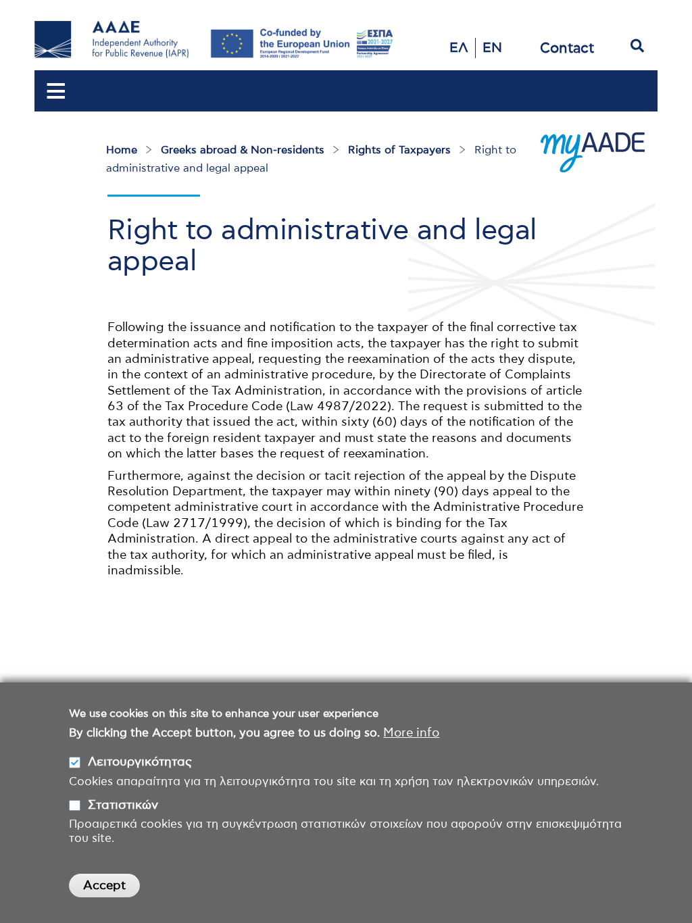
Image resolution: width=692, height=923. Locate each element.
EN (492, 48)
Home (121, 150)
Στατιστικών (123, 805)
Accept (104, 886)
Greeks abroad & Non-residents (242, 150)
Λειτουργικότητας (140, 762)
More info (411, 733)
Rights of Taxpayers (399, 150)
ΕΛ (458, 48)
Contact (567, 48)
